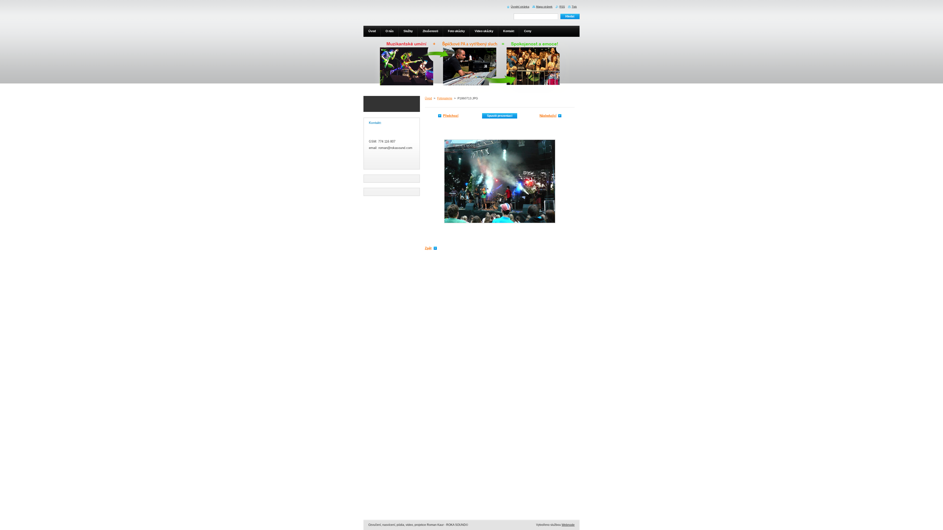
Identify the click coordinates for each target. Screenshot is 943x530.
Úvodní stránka (520, 6)
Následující (548, 116)
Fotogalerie (444, 98)
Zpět (428, 248)
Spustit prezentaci (499, 116)
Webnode (568, 524)
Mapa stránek (544, 6)
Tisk (574, 6)
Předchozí (450, 116)
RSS (562, 6)
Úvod (428, 98)
